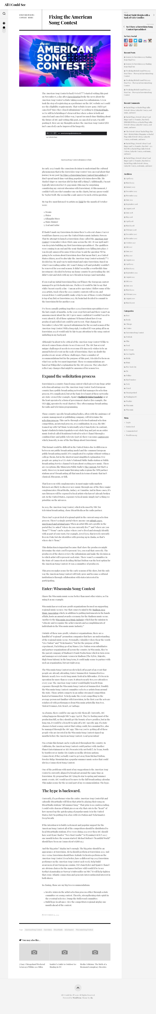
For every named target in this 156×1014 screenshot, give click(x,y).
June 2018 (129, 213)
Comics (128, 328)
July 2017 (129, 247)
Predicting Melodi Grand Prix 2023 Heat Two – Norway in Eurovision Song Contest (138, 83)
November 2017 (131, 238)
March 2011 (130, 290)
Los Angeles (130, 354)
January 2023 (130, 187)
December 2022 (131, 191)
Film (127, 341)
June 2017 (129, 251)
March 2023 (130, 183)
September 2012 (131, 273)
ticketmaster (69, 930)
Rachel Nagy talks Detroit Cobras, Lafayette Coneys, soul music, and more (138, 110)
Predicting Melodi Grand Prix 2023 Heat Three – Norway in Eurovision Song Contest (138, 73)
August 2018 (130, 208)
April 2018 (129, 221)
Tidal (80, 201)
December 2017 (131, 234)
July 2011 (129, 281)
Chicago (129, 324)
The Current (90, 467)
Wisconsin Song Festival (84, 930)
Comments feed (131, 431)
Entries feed (130, 427)
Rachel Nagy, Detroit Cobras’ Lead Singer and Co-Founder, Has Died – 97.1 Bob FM (138, 146)
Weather (129, 401)
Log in (128, 422)
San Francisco (131, 380)
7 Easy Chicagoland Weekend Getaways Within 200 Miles (32, 965)
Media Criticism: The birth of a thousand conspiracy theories (93, 965)
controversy (103, 436)
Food (128, 345)
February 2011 (131, 294)
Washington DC (131, 397)
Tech (128, 384)
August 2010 (130, 298)
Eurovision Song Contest (135, 333)
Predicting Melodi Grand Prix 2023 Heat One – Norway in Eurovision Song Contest (138, 92)
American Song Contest (33, 930)
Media (128, 358)
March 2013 (130, 268)
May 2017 (129, 256)
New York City (131, 367)
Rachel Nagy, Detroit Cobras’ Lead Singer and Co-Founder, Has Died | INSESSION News (137, 119)
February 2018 (131, 230)
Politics (128, 375)
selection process (50, 420)
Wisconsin (129, 405)
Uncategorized (131, 393)
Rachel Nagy (130, 107)
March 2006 (130, 303)
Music (30, 18)
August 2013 (130, 260)
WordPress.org (131, 435)
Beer (128, 315)
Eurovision (48, 930)
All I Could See (15, 5)
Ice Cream (130, 350)
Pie (127, 371)
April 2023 (129, 178)
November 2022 (131, 196)
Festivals (129, 337)
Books (128, 320)
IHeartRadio (58, 930)
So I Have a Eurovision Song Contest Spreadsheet (83, 175)
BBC (49, 403)
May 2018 (129, 217)
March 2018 (130, 226)
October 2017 (131, 243)
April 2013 (129, 264)
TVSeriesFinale (101, 109)
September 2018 (132, 204)
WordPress (77, 998)
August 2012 (130, 277)
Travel (128, 388)
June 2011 (129, 286)
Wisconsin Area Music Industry (70, 619)
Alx (91, 998)
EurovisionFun (74, 96)
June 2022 (129, 200)
